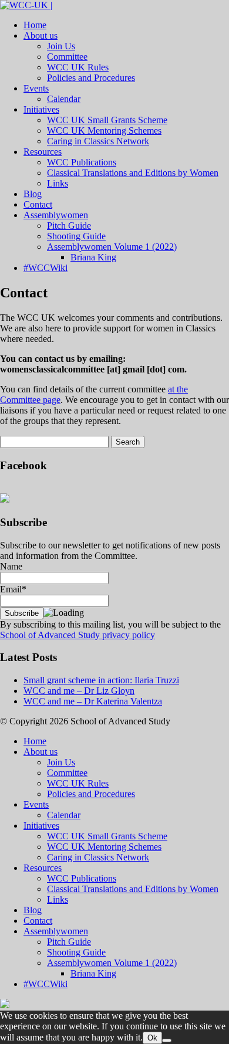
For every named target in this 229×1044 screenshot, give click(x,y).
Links (57, 183)
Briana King (93, 257)
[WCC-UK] (26, 5)
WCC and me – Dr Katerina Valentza (92, 701)
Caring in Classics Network (98, 141)
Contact (37, 204)
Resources (42, 152)
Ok (152, 1037)
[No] (166, 1040)
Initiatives (41, 109)
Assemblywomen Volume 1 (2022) (112, 247)
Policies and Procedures (91, 78)
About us (40, 35)
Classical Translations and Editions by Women (132, 173)
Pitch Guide (69, 226)
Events (36, 88)
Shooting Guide (76, 236)
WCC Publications (81, 162)
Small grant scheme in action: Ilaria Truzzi (101, 680)
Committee (67, 57)
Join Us (61, 46)
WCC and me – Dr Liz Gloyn (78, 691)
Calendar (63, 99)
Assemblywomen (55, 215)
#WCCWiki (45, 268)
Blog (32, 194)
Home (34, 25)
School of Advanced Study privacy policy (77, 635)
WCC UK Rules (78, 67)
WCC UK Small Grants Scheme (107, 120)
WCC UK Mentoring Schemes (104, 130)
